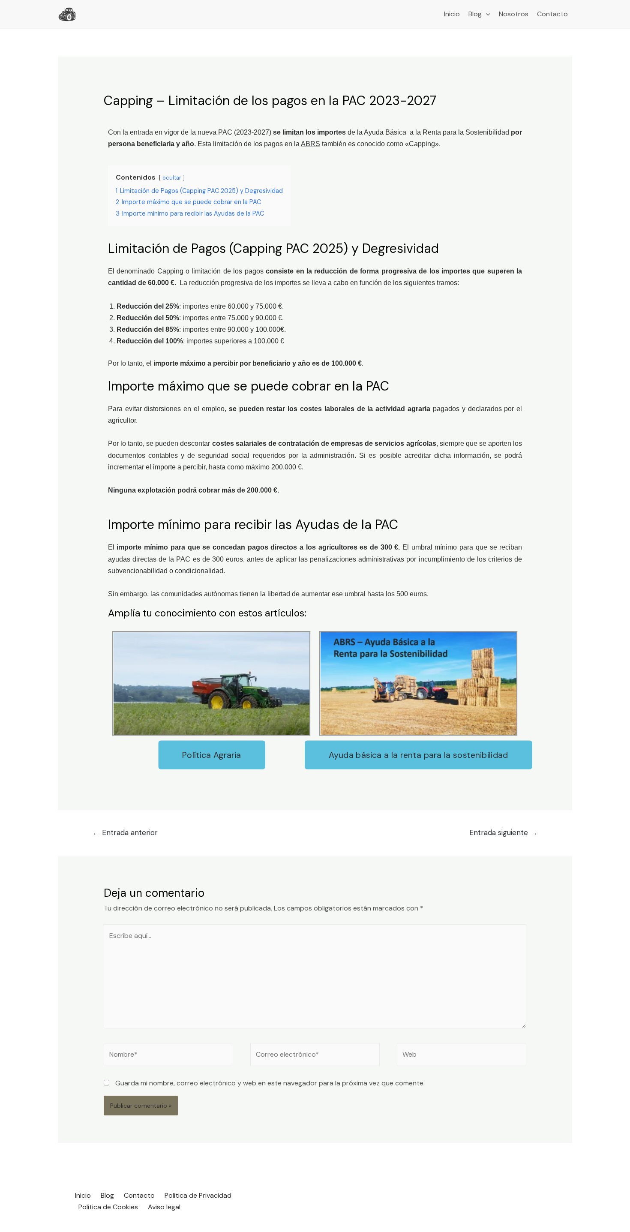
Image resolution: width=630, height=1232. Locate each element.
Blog (475, 13)
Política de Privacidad (198, 1195)
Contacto (552, 13)
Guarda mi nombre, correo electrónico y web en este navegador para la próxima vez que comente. (270, 1083)
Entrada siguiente (503, 832)
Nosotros (513, 13)
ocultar (171, 177)
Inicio (452, 13)
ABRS (310, 143)
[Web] (461, 1056)
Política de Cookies (108, 1206)
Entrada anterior (125, 832)
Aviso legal (164, 1206)
